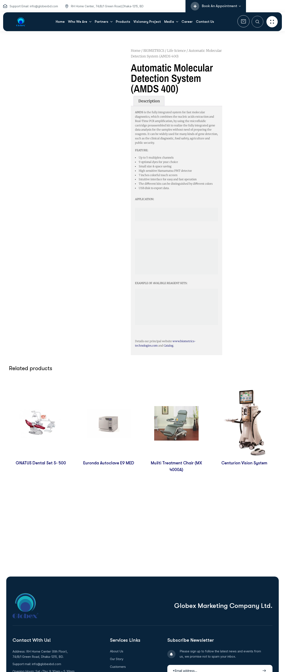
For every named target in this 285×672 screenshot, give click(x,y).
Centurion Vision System (244, 463)
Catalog (168, 345)
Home (135, 50)
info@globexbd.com (46, 664)
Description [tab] (149, 101)
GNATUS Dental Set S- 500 (41, 463)
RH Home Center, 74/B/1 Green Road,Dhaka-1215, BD (107, 6)
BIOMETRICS (153, 50)
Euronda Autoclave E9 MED (108, 463)
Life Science (176, 50)
